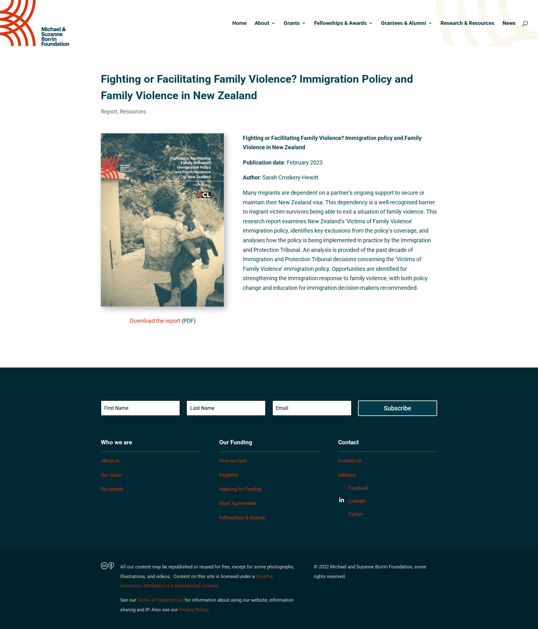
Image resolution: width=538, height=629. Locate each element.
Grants (292, 23)
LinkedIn (357, 501)
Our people (112, 489)
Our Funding (235, 442)
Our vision (111, 475)
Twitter (355, 514)
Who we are (116, 442)
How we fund (232, 461)
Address (346, 475)
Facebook (358, 488)
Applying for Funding (240, 489)
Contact (348, 442)
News (509, 23)
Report (109, 111)
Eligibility (228, 475)
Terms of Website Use (160, 600)
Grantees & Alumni (403, 23)
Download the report (155, 320)
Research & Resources (467, 23)
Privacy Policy (193, 610)
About (262, 23)
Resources (133, 111)
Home (239, 23)
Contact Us (349, 461)
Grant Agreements (238, 503)
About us (110, 461)
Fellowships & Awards (340, 23)
